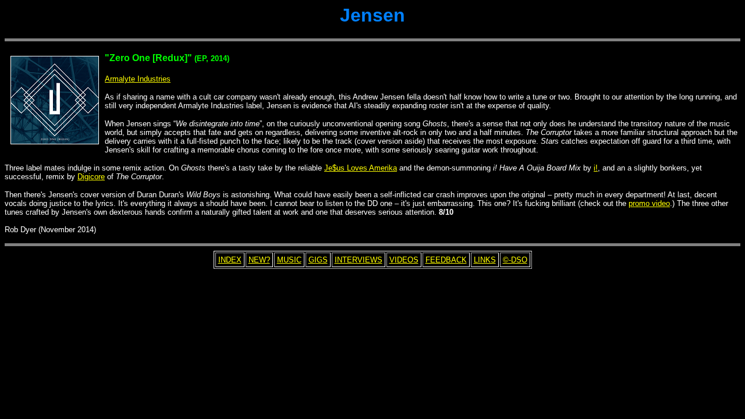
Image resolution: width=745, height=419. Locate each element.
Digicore (91, 176)
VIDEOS (403, 259)
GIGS (318, 259)
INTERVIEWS (358, 259)
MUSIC (289, 259)
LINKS (485, 259)
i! (596, 168)
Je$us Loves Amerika (360, 168)
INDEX (230, 259)
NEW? (259, 259)
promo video (649, 203)
